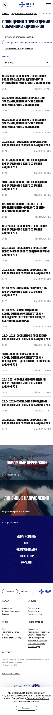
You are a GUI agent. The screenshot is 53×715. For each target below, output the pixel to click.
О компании (7, 608)
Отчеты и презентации (37, 635)
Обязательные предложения (19, 48)
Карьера (5, 614)
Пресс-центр (27, 556)
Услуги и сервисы (26, 536)
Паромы (5, 635)
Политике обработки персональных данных (31, 699)
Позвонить (10, 591)
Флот (27, 543)
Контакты (26, 562)
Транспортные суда (10, 632)
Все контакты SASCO (11, 674)
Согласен (26, 708)
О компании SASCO (26, 549)
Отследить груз (34, 611)
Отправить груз (34, 608)
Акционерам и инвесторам (39, 632)
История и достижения (11, 611)
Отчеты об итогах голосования (20, 37)
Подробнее (10, 475)
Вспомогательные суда (12, 638)
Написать (25, 591)
